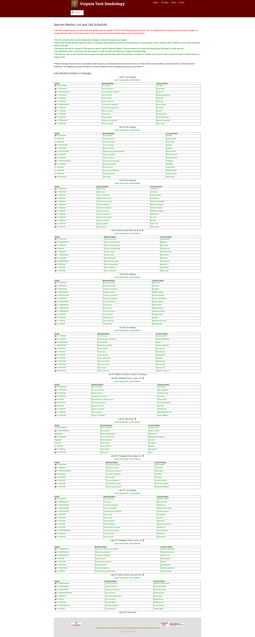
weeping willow (171, 174)
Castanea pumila (103, 211)
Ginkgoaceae (63, 342)
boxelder (169, 135)
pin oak (152, 220)
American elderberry (168, 549)
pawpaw (169, 145)
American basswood (159, 321)
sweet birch (154, 189)
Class (155, 2)
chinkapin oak (165, 249)
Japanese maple (163, 499)
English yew (161, 534)
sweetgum (169, 161)
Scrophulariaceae (65, 530)
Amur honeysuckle (159, 586)
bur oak (152, 217)
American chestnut (156, 205)
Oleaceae (62, 108)
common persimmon (159, 299)
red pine (151, 446)
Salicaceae (60, 170)
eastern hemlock (160, 480)
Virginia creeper (166, 571)
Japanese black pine (164, 524)
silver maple (170, 142)
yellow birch (152, 434)
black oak (159, 101)
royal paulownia (162, 530)
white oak (159, 98)
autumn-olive (165, 555)
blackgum (169, 148)
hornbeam (155, 289)
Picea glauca (101, 227)
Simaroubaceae (64, 605)
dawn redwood (171, 151)
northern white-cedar (164, 508)
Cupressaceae (64, 151)
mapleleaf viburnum (167, 552)
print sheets (135, 80)
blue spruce (160, 349)
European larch (157, 314)
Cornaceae (63, 95)
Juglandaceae (64, 255)
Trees (173, 2)
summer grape (158, 609)
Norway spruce (161, 114)
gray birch (155, 286)
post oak (151, 440)
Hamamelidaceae (65, 161)
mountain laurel (163, 393)
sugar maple (160, 89)
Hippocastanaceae (65, 593)
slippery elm (160, 368)
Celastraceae (63, 590)
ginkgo (158, 342)
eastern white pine (162, 117)
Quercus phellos (102, 224)
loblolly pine (152, 449)
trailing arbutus (166, 559)
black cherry (160, 124)
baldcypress (161, 505)
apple (150, 452)
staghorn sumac (153, 431)
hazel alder (161, 387)
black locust (164, 245)
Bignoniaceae (63, 292)
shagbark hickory (158, 308)
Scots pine (160, 521)
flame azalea (162, 399)
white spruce (154, 227)
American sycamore (163, 120)
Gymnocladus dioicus (104, 201)
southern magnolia (162, 345)
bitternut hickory (157, 302)
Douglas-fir (161, 527)
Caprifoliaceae (64, 242)
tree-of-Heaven (158, 606)
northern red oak (166, 252)
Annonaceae (63, 145)
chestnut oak (162, 409)
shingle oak (154, 214)
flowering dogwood (163, 95)
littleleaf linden (157, 324)
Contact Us (123, 632)
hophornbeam (165, 239)
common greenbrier (167, 568)
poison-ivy (160, 92)
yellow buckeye (158, 593)
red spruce (152, 443)
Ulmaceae (62, 358)
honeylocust (154, 198)
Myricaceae (61, 474)
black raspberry (163, 415)
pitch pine (158, 477)
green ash (159, 108)
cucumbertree (165, 261)
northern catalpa (157, 292)
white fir (159, 111)
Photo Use (132, 632)
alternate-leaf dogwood (156, 437)
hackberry (159, 358)
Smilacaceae (63, 568)
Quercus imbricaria (103, 214)
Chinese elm (160, 364)
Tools (181, 2)
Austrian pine (160, 352)
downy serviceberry (162, 484)
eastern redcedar (158, 295)
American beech (171, 155)
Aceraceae (63, 85)
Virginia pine (164, 267)
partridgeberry (166, 565)
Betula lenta (101, 189)
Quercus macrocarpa (104, 217)
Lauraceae (62, 164)
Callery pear (164, 271)
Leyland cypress (163, 511)
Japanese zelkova (162, 371)
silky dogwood (163, 390)
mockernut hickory (158, 311)
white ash (163, 264)
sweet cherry (170, 167)
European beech (171, 158)
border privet (157, 596)
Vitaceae (62, 571)
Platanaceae (63, 120)
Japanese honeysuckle (161, 583)
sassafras (169, 164)
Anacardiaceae (64, 92)
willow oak (154, 224)
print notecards (121, 80)
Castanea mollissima (104, 208)
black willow (170, 177)
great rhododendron (163, 339)
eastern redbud (155, 195)
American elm (160, 361)
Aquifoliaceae (63, 502)
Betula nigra (101, 192)
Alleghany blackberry (162, 487)
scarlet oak (158, 468)
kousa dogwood (161, 336)
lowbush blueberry (164, 403)
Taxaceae (62, 534)
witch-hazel (159, 471)
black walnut (164, 255)
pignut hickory (157, 305)
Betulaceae (63, 189)
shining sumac (153, 428)
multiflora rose (158, 602)
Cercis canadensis (103, 195)
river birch (153, 192)
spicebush (164, 258)
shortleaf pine (158, 599)
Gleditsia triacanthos (104, 198)
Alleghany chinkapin (157, 211)
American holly (162, 502)
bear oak (161, 406)
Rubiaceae (62, 565)
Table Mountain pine (165, 412)
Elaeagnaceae (64, 555)
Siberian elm (161, 537)
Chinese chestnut (156, 208)
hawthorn (155, 318)
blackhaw (163, 242)
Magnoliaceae (64, 104)
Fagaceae (62, 98)
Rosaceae (62, 124)
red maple (159, 85)
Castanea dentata (103, 205)
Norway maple (171, 139)
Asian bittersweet (159, 590)
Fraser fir (160, 518)
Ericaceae (62, 339)
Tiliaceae (62, 321)
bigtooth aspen (171, 170)
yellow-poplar (161, 105)
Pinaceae (62, 111)
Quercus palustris (103, 220)
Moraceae (62, 514)
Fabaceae (62, 195)
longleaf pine (160, 355)
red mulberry (161, 515)
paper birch (156, 283)
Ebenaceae (63, 298)
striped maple (159, 465)
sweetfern (158, 474)
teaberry (164, 562)
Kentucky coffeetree (157, 201)
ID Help (164, 2)
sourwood (161, 396)
